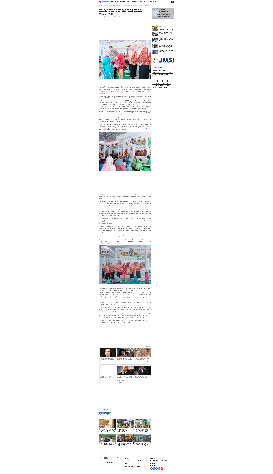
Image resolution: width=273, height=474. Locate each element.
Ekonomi (155, 76)
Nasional (140, 1)
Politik (145, 1)
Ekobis (150, 1)
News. (160, 87)
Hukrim (116, 1)
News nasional (156, 83)
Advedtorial (167, 74)
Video (154, 1)
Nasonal (155, 87)
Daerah (106, 5)
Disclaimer (164, 460)
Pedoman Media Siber (154, 460)
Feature (170, 76)
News (112, 1)
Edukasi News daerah (166, 79)
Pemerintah (134, 1)
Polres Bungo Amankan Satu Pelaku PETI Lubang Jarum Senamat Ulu (166, 52)
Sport (165, 87)
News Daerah (156, 79)
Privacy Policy (153, 463)
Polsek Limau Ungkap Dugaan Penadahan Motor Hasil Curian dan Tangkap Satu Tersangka (166, 28)
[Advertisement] (125, 28)
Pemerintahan (162, 76)
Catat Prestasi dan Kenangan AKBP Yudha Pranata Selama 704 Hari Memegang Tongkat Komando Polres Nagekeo (166, 46)
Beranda (101, 5)
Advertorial (122, 1)
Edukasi (128, 1)
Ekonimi (155, 81)
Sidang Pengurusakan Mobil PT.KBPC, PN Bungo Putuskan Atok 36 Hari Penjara (166, 34)
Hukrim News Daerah (158, 85)
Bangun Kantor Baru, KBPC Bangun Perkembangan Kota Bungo (166, 40)
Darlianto (167, 85)
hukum (165, 81)
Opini (163, 83)
